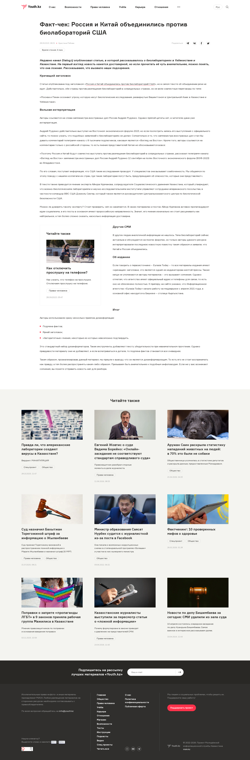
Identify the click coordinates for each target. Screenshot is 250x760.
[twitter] (208, 43)
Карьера (140, 7)
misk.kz (186, 749)
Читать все (103, 749)
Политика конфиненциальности (137, 701)
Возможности (73, 7)
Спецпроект (30, 467)
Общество (47, 467)
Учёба (122, 7)
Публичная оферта (135, 706)
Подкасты (102, 736)
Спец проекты (105, 744)
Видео (100, 740)
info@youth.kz (66, 711)
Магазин (101, 719)
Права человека (100, 7)
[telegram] (188, 43)
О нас (52, 7)
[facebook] (201, 43)
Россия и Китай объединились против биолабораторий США (120, 83)
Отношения (161, 7)
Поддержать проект (181, 707)
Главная (101, 695)
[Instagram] (127, 749)
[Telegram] (139, 749)
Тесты (100, 728)
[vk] (194, 43)
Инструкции (103, 732)
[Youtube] (133, 749)
